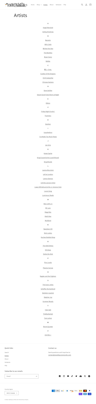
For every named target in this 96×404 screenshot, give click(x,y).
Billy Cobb (48, 44)
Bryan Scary (48, 57)
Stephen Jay (48, 297)
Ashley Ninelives (48, 32)
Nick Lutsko (48, 233)
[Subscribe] (36, 376)
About (6, 359)
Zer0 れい (48, 335)
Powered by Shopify (23, 399)
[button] (39, 5)
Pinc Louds (48, 262)
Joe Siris (48, 145)
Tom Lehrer (48, 318)
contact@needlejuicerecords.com (59, 355)
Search (7, 352)
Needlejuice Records (13, 399)
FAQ (6, 365)
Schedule (7, 362)
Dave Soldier (48, 90)
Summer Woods (48, 301)
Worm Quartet (48, 327)
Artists (7, 356)
